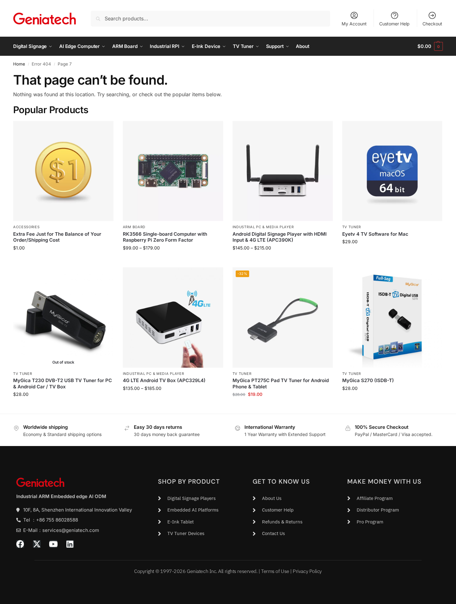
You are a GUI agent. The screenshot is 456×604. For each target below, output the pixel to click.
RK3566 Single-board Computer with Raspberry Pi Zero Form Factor (165, 237)
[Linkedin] (70, 544)
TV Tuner (351, 227)
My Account (354, 23)
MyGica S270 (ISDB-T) (368, 380)
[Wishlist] (104, 130)
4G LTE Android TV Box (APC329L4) (164, 380)
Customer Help (394, 23)
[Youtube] (53, 544)
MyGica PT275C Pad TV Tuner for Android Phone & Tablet (281, 383)
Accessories (26, 227)
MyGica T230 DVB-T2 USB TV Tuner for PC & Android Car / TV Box (62, 383)
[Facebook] (20, 544)
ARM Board (134, 227)
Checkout (432, 23)
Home (19, 63)
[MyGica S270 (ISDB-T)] (392, 317)
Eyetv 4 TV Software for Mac (375, 234)
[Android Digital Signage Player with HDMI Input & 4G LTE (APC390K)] (283, 171)
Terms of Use (275, 571)
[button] (430, 46)
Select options (172, 261)
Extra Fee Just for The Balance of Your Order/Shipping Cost (57, 237)
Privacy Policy (307, 571)
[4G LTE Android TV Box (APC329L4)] (173, 317)
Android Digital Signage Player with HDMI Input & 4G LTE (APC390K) (280, 237)
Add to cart (63, 261)
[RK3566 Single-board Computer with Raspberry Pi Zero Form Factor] (173, 171)
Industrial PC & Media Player (263, 227)
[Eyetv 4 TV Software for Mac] (392, 171)
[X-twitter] (37, 544)
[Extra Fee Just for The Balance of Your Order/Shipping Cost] (63, 171)
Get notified (63, 407)
